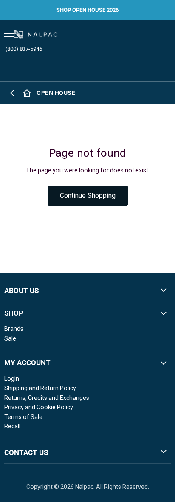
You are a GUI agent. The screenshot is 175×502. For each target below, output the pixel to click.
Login (11, 378)
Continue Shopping (88, 195)
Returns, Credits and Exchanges (46, 397)
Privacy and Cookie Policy (38, 407)
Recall (12, 426)
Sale (10, 338)
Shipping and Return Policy (40, 388)
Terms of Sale (23, 416)
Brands (13, 328)
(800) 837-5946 (24, 49)
